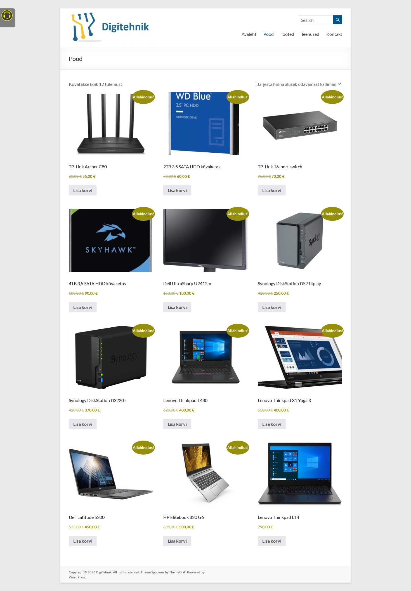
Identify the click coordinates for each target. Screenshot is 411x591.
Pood (268, 34)
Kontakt (334, 34)
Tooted (287, 34)
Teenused (310, 34)
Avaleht (249, 34)
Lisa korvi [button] (82, 190)
